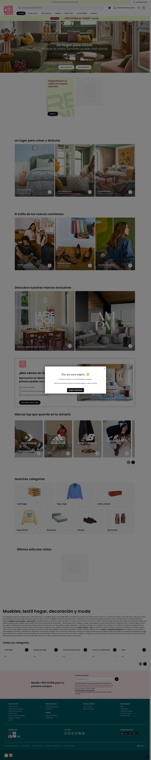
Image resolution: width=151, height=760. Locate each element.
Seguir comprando (75, 390)
